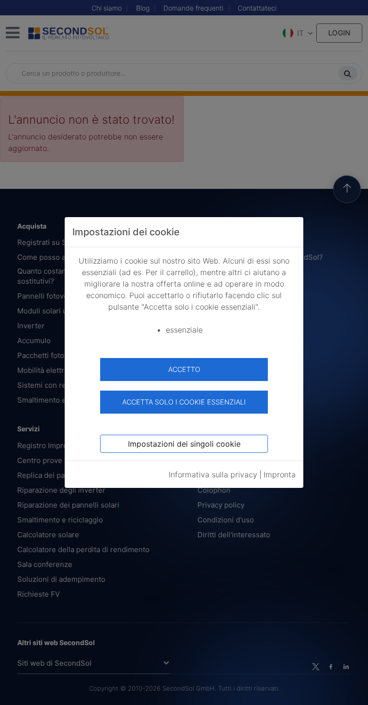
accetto (184, 369)
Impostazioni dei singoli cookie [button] (184, 444)
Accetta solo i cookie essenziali (184, 402)
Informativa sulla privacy (213, 474)
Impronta (280, 474)
